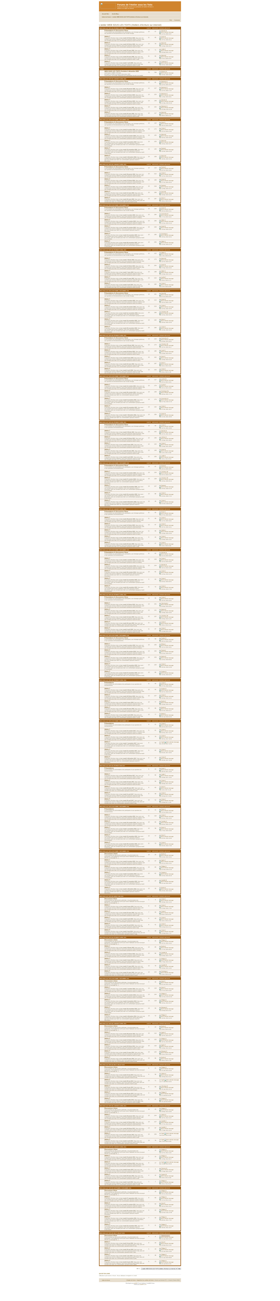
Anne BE (163, 191)
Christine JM (164, 311)
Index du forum (106, 17)
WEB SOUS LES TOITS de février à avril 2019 (113, 594)
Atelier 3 (107, 49)
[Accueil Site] (108, 5)
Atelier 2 (107, 43)
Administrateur (165, 1235)
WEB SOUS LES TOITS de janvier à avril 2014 (113, 1023)
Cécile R (163, 757)
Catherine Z (164, 61)
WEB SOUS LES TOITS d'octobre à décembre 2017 (114, 721)
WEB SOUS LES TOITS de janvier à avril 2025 (113, 79)
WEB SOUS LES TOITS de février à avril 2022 (113, 335)
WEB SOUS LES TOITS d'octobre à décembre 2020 (114, 463)
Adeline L (163, 530)
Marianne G (164, 81)
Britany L (163, 644)
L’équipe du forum (131, 1280)
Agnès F (163, 860)
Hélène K (163, 1073)
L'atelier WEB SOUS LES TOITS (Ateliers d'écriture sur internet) (130, 17)
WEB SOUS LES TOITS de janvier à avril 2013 (113, 1105)
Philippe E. (164, 866)
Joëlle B (163, 49)
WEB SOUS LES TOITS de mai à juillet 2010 (112, 1233)
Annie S (163, 768)
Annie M (163, 36)
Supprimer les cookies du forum (145, 1280)
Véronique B (164, 1086)
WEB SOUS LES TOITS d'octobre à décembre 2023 (114, 205)
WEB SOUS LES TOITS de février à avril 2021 (113, 422)
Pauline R (163, 638)
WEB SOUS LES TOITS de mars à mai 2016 (111, 896)
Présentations (109, 682)
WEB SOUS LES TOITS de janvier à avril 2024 (113, 164)
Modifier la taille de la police (178, 16)
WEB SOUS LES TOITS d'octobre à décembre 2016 (114, 806)
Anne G (163, 122)
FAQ (170, 20)
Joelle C (163, 774)
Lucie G (163, 350)
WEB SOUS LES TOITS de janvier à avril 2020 (113, 509)
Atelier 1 (107, 36)
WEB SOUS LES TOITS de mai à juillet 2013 (112, 1064)
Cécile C (163, 128)
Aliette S (163, 220)
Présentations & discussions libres (116, 30)
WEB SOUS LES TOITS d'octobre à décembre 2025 (121, 71)
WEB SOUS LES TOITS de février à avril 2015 (113, 937)
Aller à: (138, 1268)
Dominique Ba (165, 391)
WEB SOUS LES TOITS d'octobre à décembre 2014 (114, 978)
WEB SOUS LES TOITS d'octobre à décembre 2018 (114, 635)
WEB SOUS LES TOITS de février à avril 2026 (113, 28)
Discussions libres (110, 899)
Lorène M (163, 379)
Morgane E (164, 1007)
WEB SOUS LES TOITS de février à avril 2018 (113, 680)
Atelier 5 (107, 61)
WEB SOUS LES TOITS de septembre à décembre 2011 (115, 1188)
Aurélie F (163, 277)
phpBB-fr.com (143, 1284)
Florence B (164, 1168)
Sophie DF (164, 1174)
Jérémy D (164, 437)
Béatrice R (164, 71)
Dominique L (164, 233)
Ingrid (162, 742)
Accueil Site (105, 14)
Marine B (163, 609)
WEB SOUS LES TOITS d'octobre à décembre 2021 (114, 376)
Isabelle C (164, 1121)
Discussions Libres (110, 853)
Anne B (163, 1203)
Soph (162, 1133)
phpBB (135, 1283)
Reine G (163, 809)
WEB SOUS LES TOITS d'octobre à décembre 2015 (114, 851)
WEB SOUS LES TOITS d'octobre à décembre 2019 (114, 550)
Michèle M (164, 30)
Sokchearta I (164, 603)
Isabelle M (164, 880)
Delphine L (164, 872)
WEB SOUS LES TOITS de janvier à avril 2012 (113, 1147)
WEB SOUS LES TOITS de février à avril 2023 (113, 250)
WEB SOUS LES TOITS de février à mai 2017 (112, 765)
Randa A (163, 148)
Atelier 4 (107, 55)
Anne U (163, 198)
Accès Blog (115, 14)
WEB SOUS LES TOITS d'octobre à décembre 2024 (114, 119)
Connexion (177, 20)
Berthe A (163, 701)
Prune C (163, 511)
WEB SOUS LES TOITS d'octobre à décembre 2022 (114, 290)
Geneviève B (164, 213)
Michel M (163, 43)
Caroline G (164, 821)
